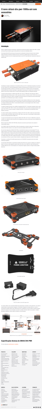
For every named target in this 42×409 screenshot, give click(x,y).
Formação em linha (35, 390)
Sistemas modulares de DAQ (5, 366)
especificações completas (13, 344)
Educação (23, 357)
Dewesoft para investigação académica (26, 397)
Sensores (2, 379)
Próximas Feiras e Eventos (4, 392)
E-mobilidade (24, 358)
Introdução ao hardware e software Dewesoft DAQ (36, 392)
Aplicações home (14, 353)
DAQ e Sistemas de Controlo (4, 370)
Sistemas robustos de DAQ (4, 361)
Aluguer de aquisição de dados (5, 382)
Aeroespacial (24, 353)
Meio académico (24, 390)
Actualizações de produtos (14, 398)
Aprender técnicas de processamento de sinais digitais (36, 397)
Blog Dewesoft (14, 389)
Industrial (23, 361)
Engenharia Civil (24, 356)
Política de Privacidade (5, 393)
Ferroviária (23, 364)
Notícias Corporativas (15, 392)
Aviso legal (3, 398)
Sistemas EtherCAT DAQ (5, 359)
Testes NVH (13, 358)
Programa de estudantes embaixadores (26, 393)
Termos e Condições (4, 397)
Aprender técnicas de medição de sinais (35, 394)
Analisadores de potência (5, 373)
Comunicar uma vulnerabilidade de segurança (4, 400)
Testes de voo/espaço (15, 356)
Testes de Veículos (15, 357)
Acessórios (3, 380)
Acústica (13, 364)
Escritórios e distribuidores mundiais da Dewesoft (36, 356)
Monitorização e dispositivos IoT (3, 375)
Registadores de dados (5, 372)
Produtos (4, 1)
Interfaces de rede (4, 378)
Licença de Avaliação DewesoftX (35, 360)
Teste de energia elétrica (16, 363)
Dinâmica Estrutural (15, 362)
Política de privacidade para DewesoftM (4, 396)
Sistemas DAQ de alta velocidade (4, 368)
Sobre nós (24, 1)
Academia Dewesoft (25, 389)
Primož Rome (6, 15)
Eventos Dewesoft (15, 396)
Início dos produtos (4, 353)
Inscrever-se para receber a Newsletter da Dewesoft (16, 400)
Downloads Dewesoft (35, 358)
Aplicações (11, 1)
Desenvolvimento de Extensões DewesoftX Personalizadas (36, 400)
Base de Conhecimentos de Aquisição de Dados (16, 395)
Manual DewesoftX (35, 364)
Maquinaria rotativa (15, 361)
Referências (3, 390)
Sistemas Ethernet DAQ (5, 358)
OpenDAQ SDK (34, 365)
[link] (19, 4)
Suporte (17, 1)
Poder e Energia (24, 363)
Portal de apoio (34, 361)
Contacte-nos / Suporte (36, 353)
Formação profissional (36, 389)
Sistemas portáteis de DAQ (4, 364)
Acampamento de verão (26, 391)
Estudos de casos (14, 391)
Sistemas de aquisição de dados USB (5, 357)
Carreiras (31, 1)
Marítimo (23, 362)
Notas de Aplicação (15, 390)
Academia (36, 1)
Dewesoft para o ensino (26, 395)
